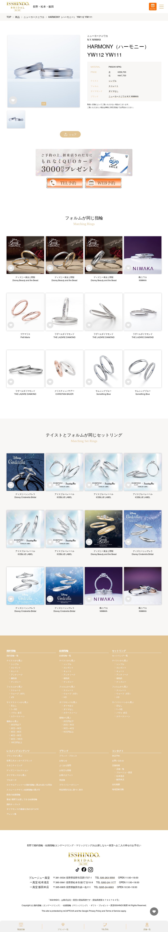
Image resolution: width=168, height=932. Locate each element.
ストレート (113, 86)
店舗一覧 (147, 929)
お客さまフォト (66, 774)
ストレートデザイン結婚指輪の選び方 (23, 789)
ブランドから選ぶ (14, 755)
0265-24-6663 (106, 887)
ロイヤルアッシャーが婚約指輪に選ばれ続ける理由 (29, 784)
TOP (9, 17)
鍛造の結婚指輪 (13, 794)
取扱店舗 (21, 929)
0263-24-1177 (108, 882)
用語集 (62, 779)
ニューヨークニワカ (34, 17)
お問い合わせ (118, 760)
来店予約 (116, 755)
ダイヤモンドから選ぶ (16, 774)
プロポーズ (11, 779)
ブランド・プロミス (68, 755)
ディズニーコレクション (17, 770)
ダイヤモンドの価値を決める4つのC (23, 808)
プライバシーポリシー (69, 784)
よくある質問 (65, 765)
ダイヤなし (113, 91)
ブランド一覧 (63, 929)
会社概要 (116, 784)
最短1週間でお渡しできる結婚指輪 (22, 799)
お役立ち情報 (65, 770)
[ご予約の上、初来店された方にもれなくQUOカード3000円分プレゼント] (84, 162)
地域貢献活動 (118, 789)
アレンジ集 (11, 813)
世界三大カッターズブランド (19, 760)
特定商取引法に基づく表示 (71, 789)
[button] (16, 119)
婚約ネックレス (13, 804)
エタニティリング (14, 765)
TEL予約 (105, 929)
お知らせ (63, 760)
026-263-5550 (107, 877)
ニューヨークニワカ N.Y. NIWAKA (123, 96)
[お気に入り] (153, 913)
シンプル (112, 80)
